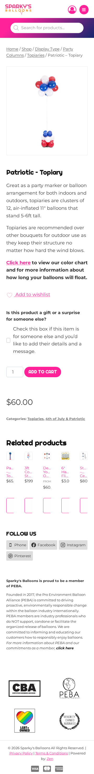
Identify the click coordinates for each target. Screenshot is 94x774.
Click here (18, 263)
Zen (50, 759)
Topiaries (35, 419)
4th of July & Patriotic (65, 419)
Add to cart (42, 372)
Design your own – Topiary (49, 476)
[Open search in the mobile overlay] (47, 28)
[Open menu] (84, 9)
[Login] (72, 10)
